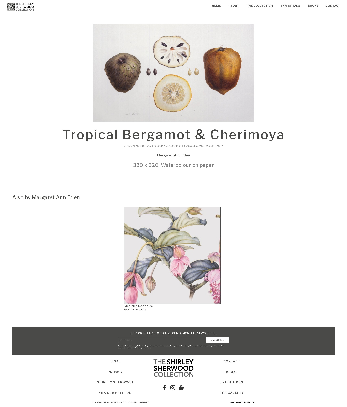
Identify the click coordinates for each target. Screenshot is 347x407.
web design (235, 402)
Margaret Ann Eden (173, 155)
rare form (249, 402)
